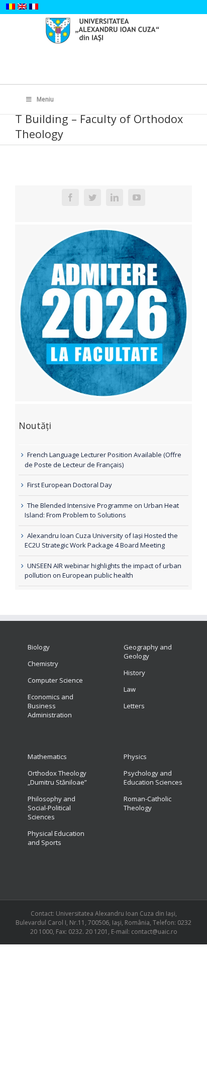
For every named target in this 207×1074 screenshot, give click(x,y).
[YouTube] (136, 197)
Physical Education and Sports (56, 838)
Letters (134, 705)
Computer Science (55, 680)
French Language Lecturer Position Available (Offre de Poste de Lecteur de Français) (103, 459)
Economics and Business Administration (50, 705)
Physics (135, 756)
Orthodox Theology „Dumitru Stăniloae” (57, 778)
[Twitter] (92, 197)
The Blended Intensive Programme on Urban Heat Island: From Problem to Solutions (102, 510)
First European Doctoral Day (69, 484)
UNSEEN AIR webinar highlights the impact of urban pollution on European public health (103, 570)
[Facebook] (70, 197)
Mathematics (47, 756)
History (134, 672)
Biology (39, 647)
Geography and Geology (148, 651)
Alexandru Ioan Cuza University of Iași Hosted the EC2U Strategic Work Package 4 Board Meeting (101, 540)
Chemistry (43, 663)
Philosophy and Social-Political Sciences (51, 807)
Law (130, 689)
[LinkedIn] (114, 197)
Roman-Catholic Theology (147, 803)
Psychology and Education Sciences (153, 778)
